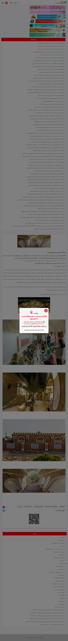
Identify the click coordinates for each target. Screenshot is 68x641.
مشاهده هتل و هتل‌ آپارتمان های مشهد (34, 330)
